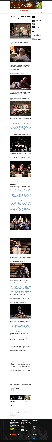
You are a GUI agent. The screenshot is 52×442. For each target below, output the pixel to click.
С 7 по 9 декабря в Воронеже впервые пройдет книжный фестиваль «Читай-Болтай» (27, 430)
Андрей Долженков (12, 19)
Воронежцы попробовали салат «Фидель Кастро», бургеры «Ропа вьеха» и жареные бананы (14, 385)
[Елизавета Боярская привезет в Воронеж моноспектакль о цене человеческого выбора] (13, 397)
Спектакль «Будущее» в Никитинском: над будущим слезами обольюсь (38, 27)
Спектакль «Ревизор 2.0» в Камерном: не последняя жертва (38, 20)
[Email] (19, 21)
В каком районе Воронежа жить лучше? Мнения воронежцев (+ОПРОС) (27, 427)
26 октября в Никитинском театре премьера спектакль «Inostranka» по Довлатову (37, 38)
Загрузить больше (37, 29)
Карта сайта (33, 438)
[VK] (18, 21)
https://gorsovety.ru (16, 389)
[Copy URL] (22, 21)
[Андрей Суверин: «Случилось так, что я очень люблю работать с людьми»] (11, 426)
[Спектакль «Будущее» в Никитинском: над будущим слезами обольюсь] (33, 27)
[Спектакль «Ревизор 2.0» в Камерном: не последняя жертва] (20, 397)
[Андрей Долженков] (10, 19)
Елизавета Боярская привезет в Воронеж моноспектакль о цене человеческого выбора (13, 401)
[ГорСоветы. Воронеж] (25, 10)
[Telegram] (15, 21)
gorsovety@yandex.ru (23, 438)
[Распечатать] (23, 21)
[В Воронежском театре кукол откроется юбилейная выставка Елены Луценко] (27, 397)
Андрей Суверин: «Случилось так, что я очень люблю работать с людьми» (16, 426)
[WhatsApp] (16, 21)
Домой (10, 14)
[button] (41, 12)
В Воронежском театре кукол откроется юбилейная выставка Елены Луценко (27, 401)
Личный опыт (18, 399)
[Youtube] (41, 0)
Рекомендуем (13, 14)
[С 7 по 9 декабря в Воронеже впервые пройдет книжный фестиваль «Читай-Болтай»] (22, 430)
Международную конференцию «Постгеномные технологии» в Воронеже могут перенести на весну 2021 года (36, 34)
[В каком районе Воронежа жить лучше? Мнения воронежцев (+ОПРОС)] (22, 427)
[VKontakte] (32, 436)
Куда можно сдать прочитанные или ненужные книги (16, 429)
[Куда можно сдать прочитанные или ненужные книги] (11, 429)
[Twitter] (21, 21)
